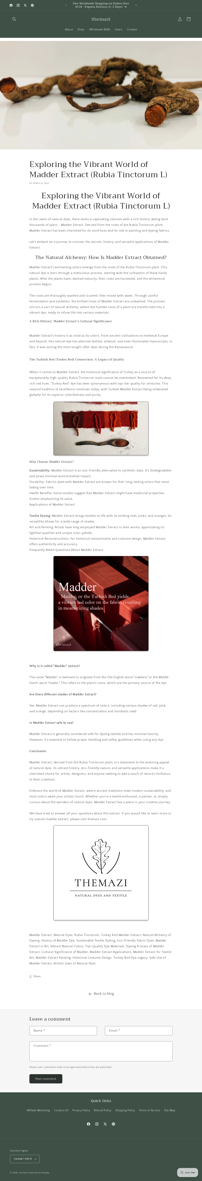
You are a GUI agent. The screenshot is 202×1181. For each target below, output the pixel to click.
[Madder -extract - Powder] (101, 428)
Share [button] (37, 976)
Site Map (169, 1110)
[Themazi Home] (101, 872)
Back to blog (104, 994)
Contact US (61, 1110)
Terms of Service (149, 1110)
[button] (14, 19)
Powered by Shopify (39, 1173)
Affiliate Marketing (38, 1110)
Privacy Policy (81, 1110)
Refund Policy (102, 1110)
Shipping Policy (125, 1110)
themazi (23, 1173)
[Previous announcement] (66, 5)
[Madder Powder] (101, 603)
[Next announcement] (136, 5)
